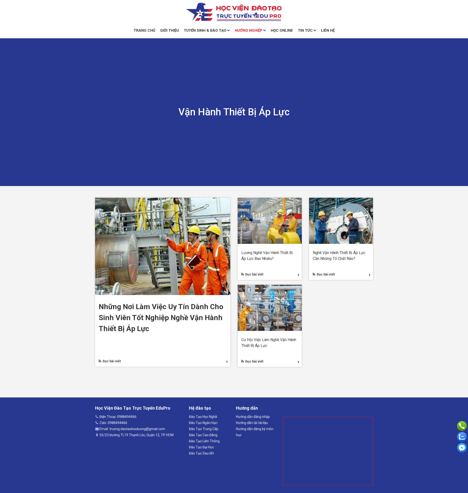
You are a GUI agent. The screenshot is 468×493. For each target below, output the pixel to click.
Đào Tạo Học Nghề (203, 417)
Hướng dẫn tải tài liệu (252, 423)
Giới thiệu (169, 30)
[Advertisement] (328, 451)
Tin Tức (305, 30)
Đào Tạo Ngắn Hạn (203, 423)
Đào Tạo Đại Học (201, 447)
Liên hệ (328, 30)
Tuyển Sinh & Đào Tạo (205, 30)
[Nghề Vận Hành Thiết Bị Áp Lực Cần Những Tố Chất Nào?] (341, 220)
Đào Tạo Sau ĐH (201, 453)
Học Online (282, 30)
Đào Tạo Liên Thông (204, 441)
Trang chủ (144, 30)
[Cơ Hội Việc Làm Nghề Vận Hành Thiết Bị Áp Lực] (270, 307)
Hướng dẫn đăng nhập (253, 417)
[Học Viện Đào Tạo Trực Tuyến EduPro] (234, 12)
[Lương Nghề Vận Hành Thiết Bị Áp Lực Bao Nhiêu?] (270, 220)
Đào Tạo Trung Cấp (203, 429)
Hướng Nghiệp (249, 30)
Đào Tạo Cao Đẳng (203, 435)
